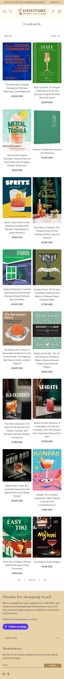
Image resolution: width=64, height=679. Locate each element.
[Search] (10, 11)
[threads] (8, 674)
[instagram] (4, 674)
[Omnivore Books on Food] (32, 11)
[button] (19, 580)
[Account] (53, 11)
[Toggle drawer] (4, 11)
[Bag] (59, 11)
